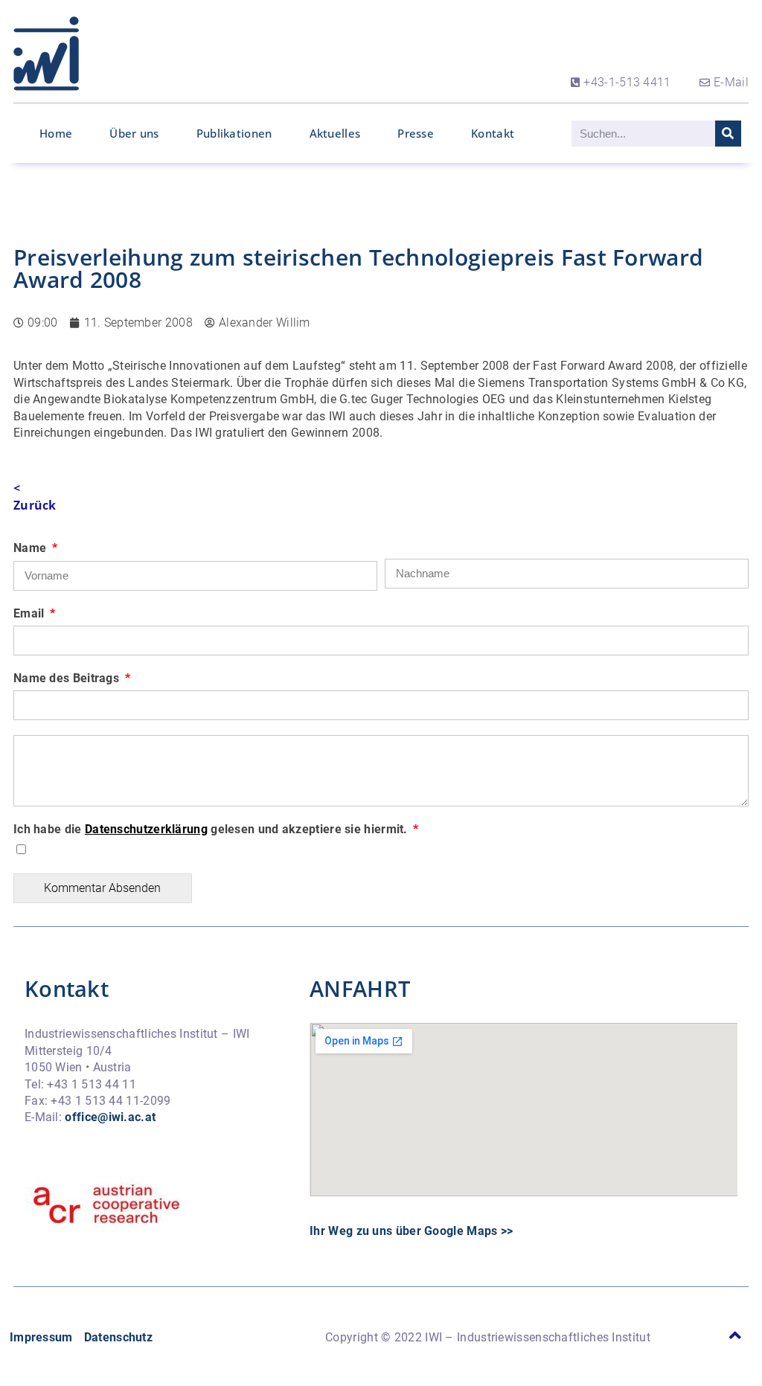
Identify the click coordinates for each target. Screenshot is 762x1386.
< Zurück (35, 496)
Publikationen (234, 133)
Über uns (134, 133)
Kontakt (492, 133)
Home (55, 133)
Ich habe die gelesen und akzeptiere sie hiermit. (212, 829)
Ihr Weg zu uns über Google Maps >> (411, 1231)
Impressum (41, 1337)
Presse (415, 133)
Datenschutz (118, 1337)
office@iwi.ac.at (110, 1117)
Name (31, 548)
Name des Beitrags (67, 678)
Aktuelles (335, 133)
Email (30, 613)
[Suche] (728, 134)
